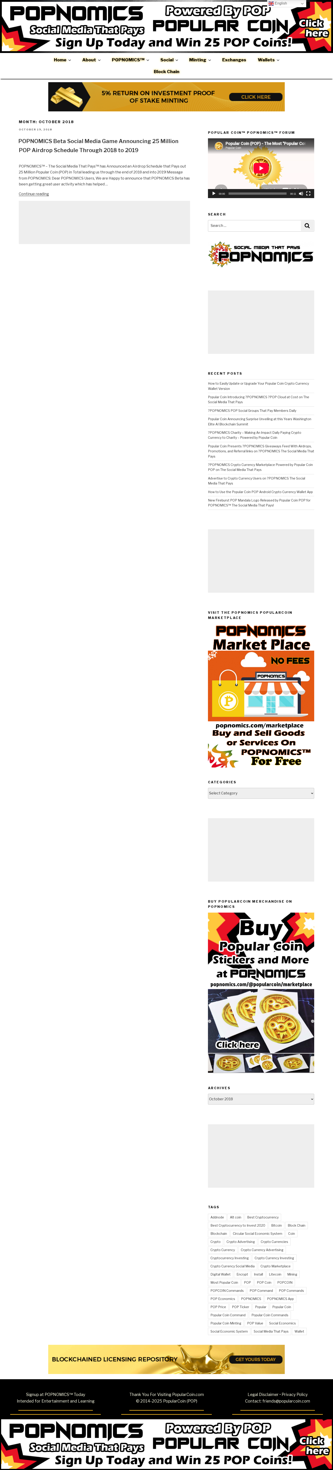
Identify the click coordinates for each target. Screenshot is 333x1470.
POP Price (218, 1307)
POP (247, 1282)
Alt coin (235, 1217)
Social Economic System (229, 1331)
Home (60, 59)
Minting (197, 59)
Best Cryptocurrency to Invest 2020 (237, 1225)
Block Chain (166, 71)
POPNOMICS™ (128, 59)
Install (258, 1274)
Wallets (266, 59)
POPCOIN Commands (227, 1291)
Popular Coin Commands (269, 1315)
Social (167, 59)
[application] (261, 168)
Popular (260, 1307)
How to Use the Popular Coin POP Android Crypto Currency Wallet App (260, 492)
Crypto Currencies (274, 1242)
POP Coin (264, 1282)
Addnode (217, 1217)
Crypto (215, 1242)
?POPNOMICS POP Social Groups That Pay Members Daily (252, 410)
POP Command (261, 1291)
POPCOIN (284, 1282)
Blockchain (218, 1233)
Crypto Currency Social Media (232, 1266)
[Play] (214, 193)
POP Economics (222, 1299)
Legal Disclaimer (263, 1394)
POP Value (255, 1323)
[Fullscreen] (308, 193)
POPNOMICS (251, 1299)
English (280, 3)
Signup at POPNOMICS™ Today (55, 1394)
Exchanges (234, 59)
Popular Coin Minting (225, 1323)
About (89, 59)
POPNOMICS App (280, 1299)
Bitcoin (276, 1225)
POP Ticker (240, 1307)
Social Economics (282, 1323)
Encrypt (242, 1274)
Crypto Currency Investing (274, 1258)
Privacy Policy (295, 1394)
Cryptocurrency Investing (229, 1258)
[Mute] (301, 193)
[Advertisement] (104, 222)
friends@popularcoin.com (286, 1401)
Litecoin (275, 1274)
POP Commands (291, 1291)
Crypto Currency (222, 1250)
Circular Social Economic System (257, 1233)
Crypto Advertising (241, 1242)
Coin (291, 1233)
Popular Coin (281, 1307)
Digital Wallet (220, 1274)
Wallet (299, 1331)
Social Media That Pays (271, 1331)
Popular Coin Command (228, 1315)
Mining (292, 1274)
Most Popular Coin (224, 1282)
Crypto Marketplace (276, 1266)
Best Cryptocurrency (263, 1217)
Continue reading (34, 194)
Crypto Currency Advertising (262, 1250)
